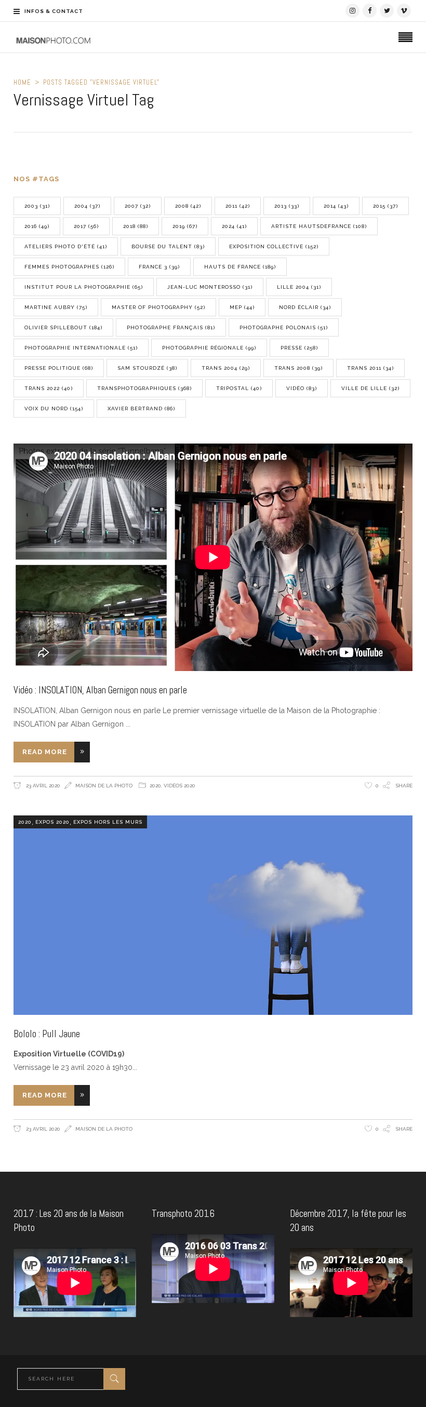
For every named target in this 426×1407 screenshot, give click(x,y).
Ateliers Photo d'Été (65, 246)
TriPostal (239, 388)
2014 (336, 206)
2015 (385, 206)
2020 (155, 785)
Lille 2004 (299, 287)
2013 (286, 206)
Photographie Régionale (209, 348)
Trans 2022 (48, 388)
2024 (234, 226)
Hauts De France (240, 267)
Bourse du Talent (168, 246)
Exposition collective (273, 246)
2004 (87, 206)
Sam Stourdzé (147, 368)
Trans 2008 (298, 368)
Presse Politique (58, 368)
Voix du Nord (53, 408)
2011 (237, 206)
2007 (138, 206)
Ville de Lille (370, 388)
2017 (86, 226)
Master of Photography (158, 307)
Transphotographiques (144, 388)
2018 (135, 226)
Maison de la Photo (103, 785)
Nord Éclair (305, 307)
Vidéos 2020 (179, 785)
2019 (184, 226)
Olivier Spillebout (63, 327)
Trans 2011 (370, 368)
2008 (188, 206)
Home (22, 82)
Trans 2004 (226, 368)
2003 (37, 206)
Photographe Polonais (283, 327)
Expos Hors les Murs (107, 822)
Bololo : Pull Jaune (47, 1033)
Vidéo (301, 388)
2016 (36, 226)
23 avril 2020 (42, 785)
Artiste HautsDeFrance (319, 226)
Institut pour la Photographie (83, 287)
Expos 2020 (52, 822)
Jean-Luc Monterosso (209, 287)
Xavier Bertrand (141, 408)
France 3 (159, 267)
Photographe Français (171, 327)
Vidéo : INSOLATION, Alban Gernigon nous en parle (100, 690)
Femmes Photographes (69, 267)
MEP (242, 307)
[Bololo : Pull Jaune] (213, 915)
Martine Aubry (55, 307)
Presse (299, 348)
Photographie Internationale (81, 348)
